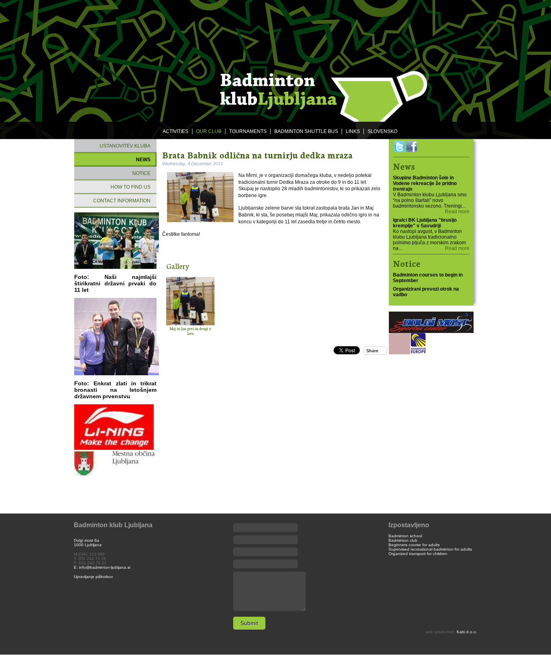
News (143, 159)
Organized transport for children (417, 553)
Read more (457, 211)
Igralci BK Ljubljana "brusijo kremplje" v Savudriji (425, 223)
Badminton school (405, 536)
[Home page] (275, 61)
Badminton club (402, 540)
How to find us (130, 187)
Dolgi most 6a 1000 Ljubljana (88, 542)
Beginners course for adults (414, 545)
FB (411, 146)
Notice (141, 173)
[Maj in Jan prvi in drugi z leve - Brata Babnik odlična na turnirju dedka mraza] (190, 301)
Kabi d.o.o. (467, 632)
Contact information (121, 201)
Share (372, 350)
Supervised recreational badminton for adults (430, 549)
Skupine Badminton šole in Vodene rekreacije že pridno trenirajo (425, 183)
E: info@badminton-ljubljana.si (102, 567)
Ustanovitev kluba (125, 146)
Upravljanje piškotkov (93, 576)
